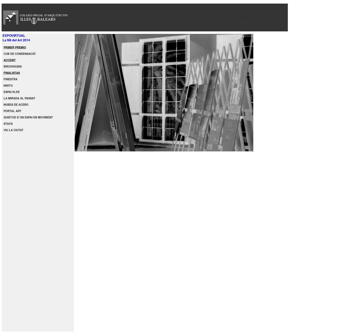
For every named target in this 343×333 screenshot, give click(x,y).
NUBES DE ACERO (16, 104)
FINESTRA (10, 79)
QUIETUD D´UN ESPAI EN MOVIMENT (28, 117)
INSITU (8, 85)
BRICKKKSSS (13, 66)
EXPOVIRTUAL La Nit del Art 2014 (16, 37)
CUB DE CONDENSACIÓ (20, 54)
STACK (8, 124)
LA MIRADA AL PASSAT (19, 98)
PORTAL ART (12, 111)
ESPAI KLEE (12, 92)
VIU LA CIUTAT (13, 130)
